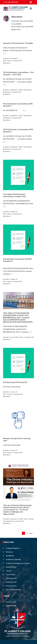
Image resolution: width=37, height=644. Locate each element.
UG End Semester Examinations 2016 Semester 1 (18, 130)
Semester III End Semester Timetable (18, 43)
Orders (10, 394)
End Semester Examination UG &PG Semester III (17, 260)
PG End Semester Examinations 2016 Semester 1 (18, 105)
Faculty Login (11, 602)
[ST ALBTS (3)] (15, 8)
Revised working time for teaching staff (16, 439)
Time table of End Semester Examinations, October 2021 (14, 195)
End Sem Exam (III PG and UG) (15, 382)
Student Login (11, 606)
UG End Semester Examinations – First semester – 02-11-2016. (18, 73)
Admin (7, 58)
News (9, 60)
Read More (6, 63)
